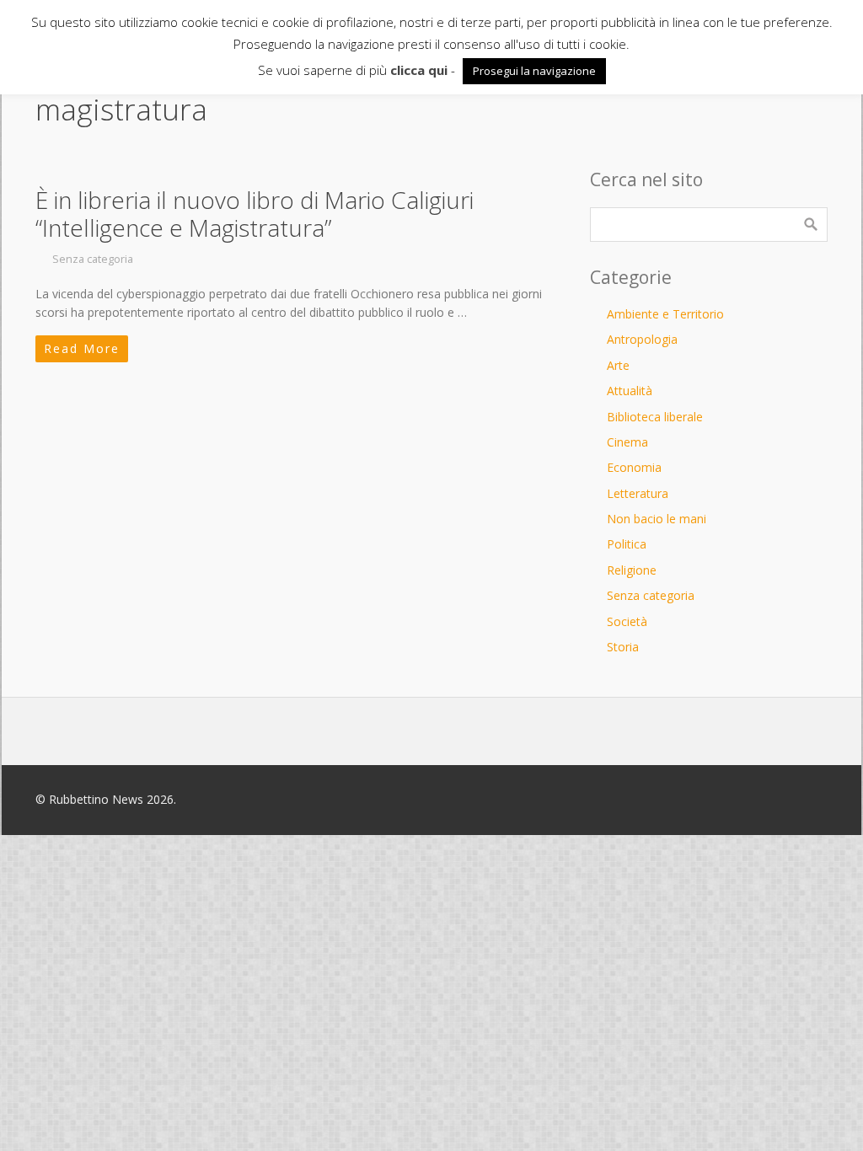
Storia (623, 647)
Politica (626, 544)
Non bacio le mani (656, 519)
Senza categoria (92, 259)
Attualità (629, 391)
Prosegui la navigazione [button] (534, 70)
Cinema (627, 442)
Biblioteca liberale (655, 417)
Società (627, 621)
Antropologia (642, 339)
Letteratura (637, 493)
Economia (634, 467)
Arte (618, 365)
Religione (632, 570)
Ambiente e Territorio (665, 314)
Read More (82, 348)
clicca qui (419, 70)
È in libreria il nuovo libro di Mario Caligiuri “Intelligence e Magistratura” (254, 214)
